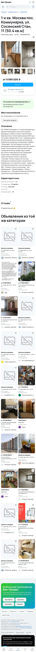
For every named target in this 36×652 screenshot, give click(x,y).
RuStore (19, 604)
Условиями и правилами (26, 628)
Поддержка (30, 611)
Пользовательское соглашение (21, 634)
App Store (20, 600)
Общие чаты (13, 611)
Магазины (4, 611)
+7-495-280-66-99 (14, 621)
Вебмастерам (6, 615)
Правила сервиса (20, 632)
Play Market (8, 600)
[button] (32, 54)
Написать (18, 85)
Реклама (22, 611)
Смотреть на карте (9, 120)
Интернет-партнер (14, 89)
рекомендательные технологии (23, 626)
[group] (11, 54)
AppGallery (8, 604)
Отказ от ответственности (7, 632)
